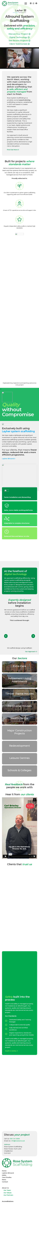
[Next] (33, 636)
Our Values (8, 1193)
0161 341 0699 (15, 1139)
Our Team (7, 1190)
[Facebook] (36, 3)
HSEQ (4, 1175)
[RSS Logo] (10, 3)
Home (4, 1171)
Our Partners (8, 1195)
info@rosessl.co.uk (18, 1141)
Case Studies (7, 1177)
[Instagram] (33, 3)
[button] (25, 3)
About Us (5, 1188)
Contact (5, 1182)
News (4, 1180)
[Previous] (6, 636)
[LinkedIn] (30, 3)
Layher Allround (8, 1173)
